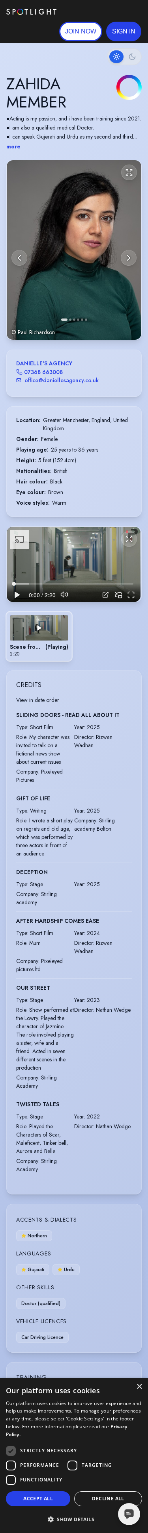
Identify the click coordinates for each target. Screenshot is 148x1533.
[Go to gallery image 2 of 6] (70, 319)
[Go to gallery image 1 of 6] (64, 319)
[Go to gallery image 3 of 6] (74, 319)
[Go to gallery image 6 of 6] (86, 319)
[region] (74, 564)
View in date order (37, 700)
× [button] (139, 1387)
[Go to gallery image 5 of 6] (82, 319)
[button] (123, 31)
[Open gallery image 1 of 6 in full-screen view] (74, 249)
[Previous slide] (19, 258)
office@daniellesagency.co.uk (61, 380)
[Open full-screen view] (129, 172)
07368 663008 (43, 372)
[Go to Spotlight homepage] (31, 12)
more (13, 146)
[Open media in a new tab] (105, 595)
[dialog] (74, 1455)
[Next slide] (129, 258)
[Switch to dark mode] (124, 56)
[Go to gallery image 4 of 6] (78, 319)
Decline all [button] (108, 1498)
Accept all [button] (38, 1498)
